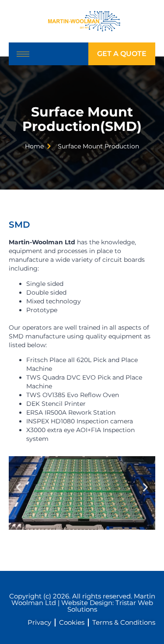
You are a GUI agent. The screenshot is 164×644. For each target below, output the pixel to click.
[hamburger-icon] (23, 54)
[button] (18, 487)
